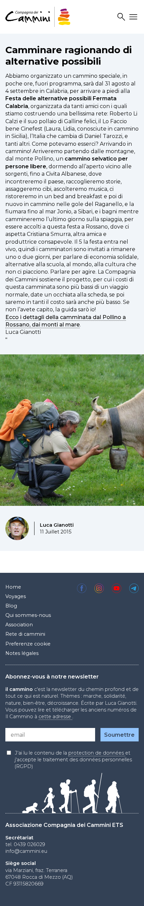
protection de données (96, 753)
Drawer (134, 17)
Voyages (15, 596)
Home (13, 587)
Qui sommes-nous (28, 615)
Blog (11, 606)
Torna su (127, 894)
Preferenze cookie (28, 644)
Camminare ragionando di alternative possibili (68, 55)
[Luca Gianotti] (17, 528)
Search (122, 17)
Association (19, 625)
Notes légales (22, 653)
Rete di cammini (25, 634)
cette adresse (55, 716)
